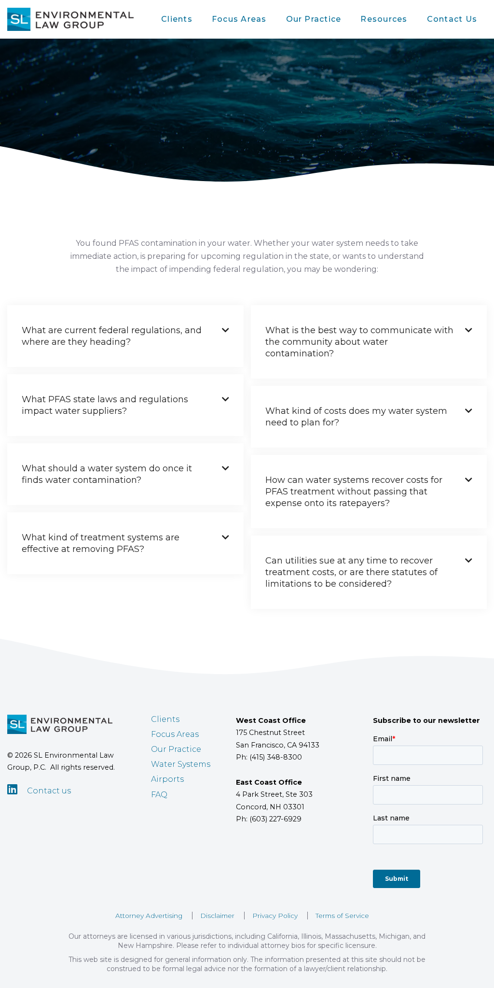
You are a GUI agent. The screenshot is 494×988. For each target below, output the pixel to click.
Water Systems (180, 764)
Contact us (49, 790)
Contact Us (452, 19)
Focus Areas (239, 19)
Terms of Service (342, 915)
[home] (70, 19)
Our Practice (314, 19)
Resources (383, 19)
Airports (167, 779)
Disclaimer (217, 915)
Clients (176, 19)
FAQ (159, 794)
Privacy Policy (275, 915)
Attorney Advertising (148, 915)
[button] (176, 19)
